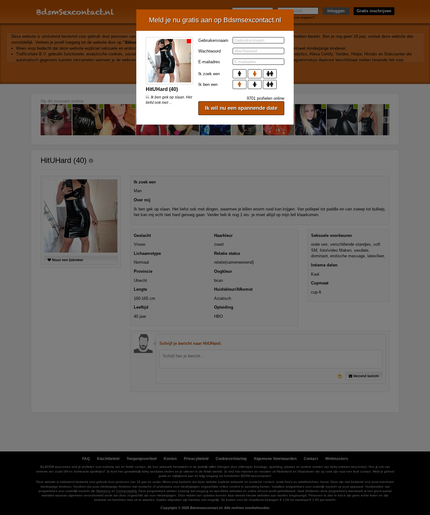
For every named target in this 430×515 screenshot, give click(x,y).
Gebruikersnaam (213, 40)
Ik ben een (208, 84)
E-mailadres (209, 61)
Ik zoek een (209, 73)
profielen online (265, 98)
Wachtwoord (209, 51)
